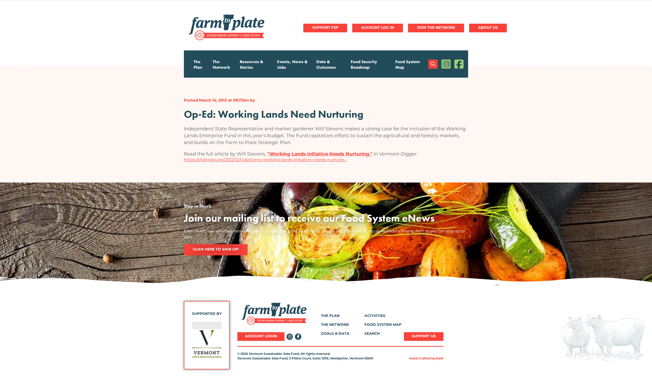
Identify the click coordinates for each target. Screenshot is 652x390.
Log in (377, 28)
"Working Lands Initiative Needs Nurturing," (319, 154)
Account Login (261, 336)
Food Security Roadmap (364, 64)
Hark (439, 358)
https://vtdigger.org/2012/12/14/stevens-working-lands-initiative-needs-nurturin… (265, 160)
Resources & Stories (251, 64)
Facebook (459, 64)
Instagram (446, 64)
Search (433, 64)
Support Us (424, 336)
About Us (488, 28)
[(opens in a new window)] (212, 344)
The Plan (198, 64)
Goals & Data (335, 334)
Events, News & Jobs (292, 64)
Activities (374, 316)
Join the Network (436, 28)
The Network (221, 64)
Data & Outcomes (326, 64)
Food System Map (407, 64)
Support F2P (325, 28)
